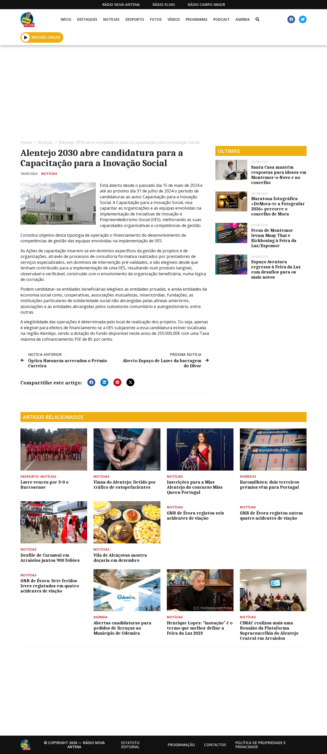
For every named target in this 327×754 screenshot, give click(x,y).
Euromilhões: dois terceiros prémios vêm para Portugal (269, 484)
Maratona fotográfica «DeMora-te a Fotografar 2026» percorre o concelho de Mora (278, 206)
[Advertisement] (163, 91)
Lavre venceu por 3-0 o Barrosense (44, 484)
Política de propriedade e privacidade (260, 744)
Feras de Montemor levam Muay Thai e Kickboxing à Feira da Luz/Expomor (273, 238)
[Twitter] (303, 19)
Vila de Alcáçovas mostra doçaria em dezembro (120, 558)
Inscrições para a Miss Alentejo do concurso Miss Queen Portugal (195, 487)
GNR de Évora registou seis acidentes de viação (195, 515)
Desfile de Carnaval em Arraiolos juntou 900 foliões (50, 558)
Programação (181, 744)
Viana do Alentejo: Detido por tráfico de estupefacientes (125, 484)
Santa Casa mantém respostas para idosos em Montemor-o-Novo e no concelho (278, 175)
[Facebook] (291, 19)
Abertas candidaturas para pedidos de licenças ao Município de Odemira (122, 628)
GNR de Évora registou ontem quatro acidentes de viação (271, 515)
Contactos (215, 744)
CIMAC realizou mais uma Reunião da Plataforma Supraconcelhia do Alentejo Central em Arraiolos (269, 630)
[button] (26, 37)
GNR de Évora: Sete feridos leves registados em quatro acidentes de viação (49, 585)
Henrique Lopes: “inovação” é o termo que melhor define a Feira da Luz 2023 (199, 628)
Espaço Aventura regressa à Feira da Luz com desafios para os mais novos (275, 269)
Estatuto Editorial (130, 744)
